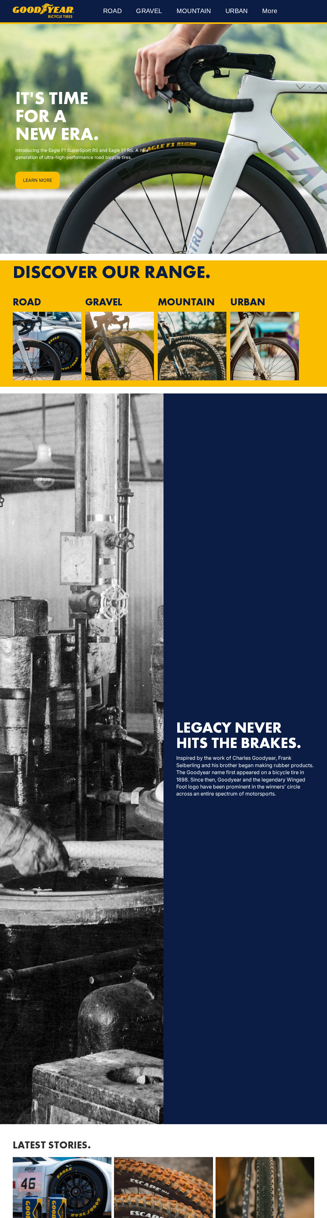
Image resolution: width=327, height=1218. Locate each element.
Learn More (37, 180)
